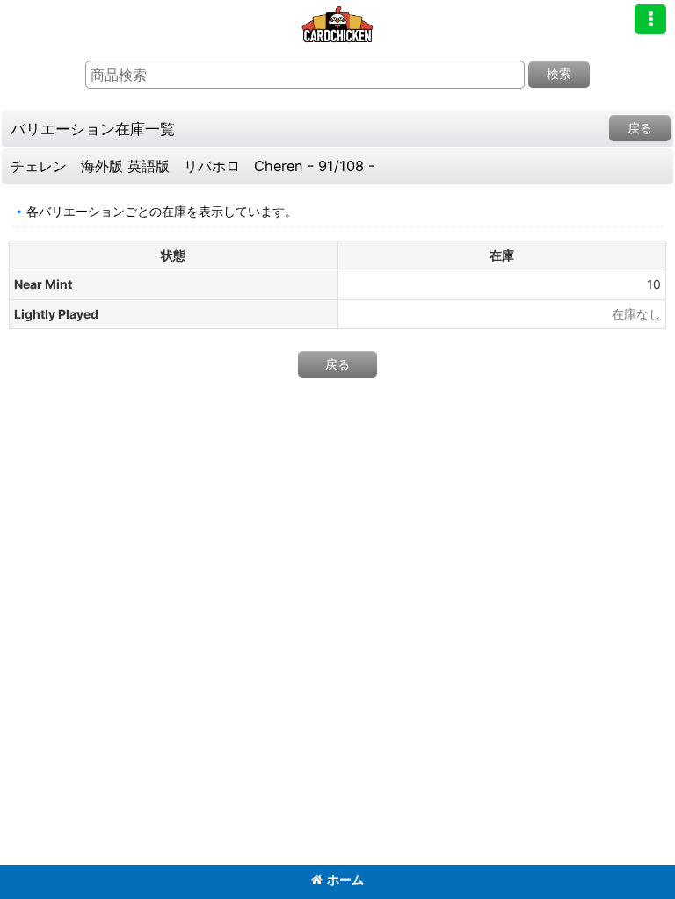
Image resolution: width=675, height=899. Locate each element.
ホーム (345, 879)
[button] (650, 19)
